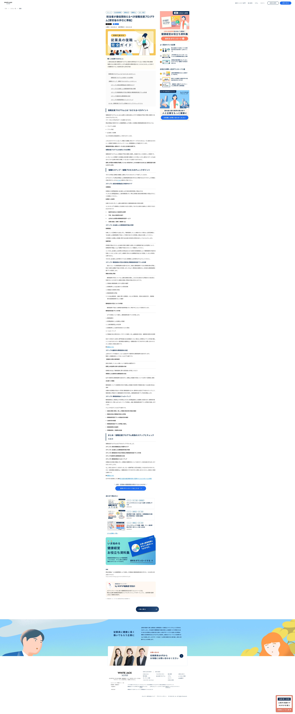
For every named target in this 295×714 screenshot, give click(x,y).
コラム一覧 (13, 8)
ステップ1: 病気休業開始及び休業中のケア (122, 85)
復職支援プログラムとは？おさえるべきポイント (122, 74)
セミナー (263, 3)
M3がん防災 (157, 671)
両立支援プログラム (160, 676)
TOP (6, 8)
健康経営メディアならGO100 (143, 687)
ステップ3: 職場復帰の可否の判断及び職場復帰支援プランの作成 (129, 92)
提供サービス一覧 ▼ (240, 3)
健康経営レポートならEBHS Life (133, 686)
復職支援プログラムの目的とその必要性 (122, 77)
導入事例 (250, 3)
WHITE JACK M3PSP (147, 671)
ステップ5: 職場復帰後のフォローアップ (122, 99)
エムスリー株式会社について (148, 696)
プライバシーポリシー (162, 696)
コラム (256, 3)
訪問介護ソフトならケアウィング (168, 684)
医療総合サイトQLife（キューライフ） (134, 689)
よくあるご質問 (182, 676)
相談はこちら (110, 347)
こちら (119, 180)
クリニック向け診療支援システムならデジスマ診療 (152, 684)
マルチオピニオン (160, 674)
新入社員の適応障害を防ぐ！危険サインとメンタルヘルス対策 (136, 478)
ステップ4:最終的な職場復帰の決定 (120, 96)
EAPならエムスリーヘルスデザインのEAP (157, 686)
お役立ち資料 (273, 3)
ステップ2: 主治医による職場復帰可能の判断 (123, 88)
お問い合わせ (285, 3)
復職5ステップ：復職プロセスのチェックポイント (122, 81)
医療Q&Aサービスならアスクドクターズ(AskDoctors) (172, 687)
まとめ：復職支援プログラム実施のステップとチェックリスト (125, 103)
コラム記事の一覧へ (112, 533)
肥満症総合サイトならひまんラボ (147, 689)
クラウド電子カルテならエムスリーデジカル (135, 684)
